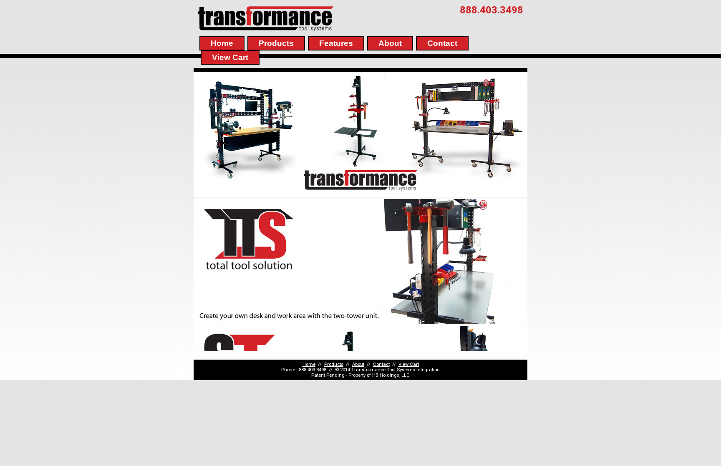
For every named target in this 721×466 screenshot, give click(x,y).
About (390, 43)
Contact (442, 43)
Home (222, 43)
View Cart (230, 57)
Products (276, 43)
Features (336, 43)
